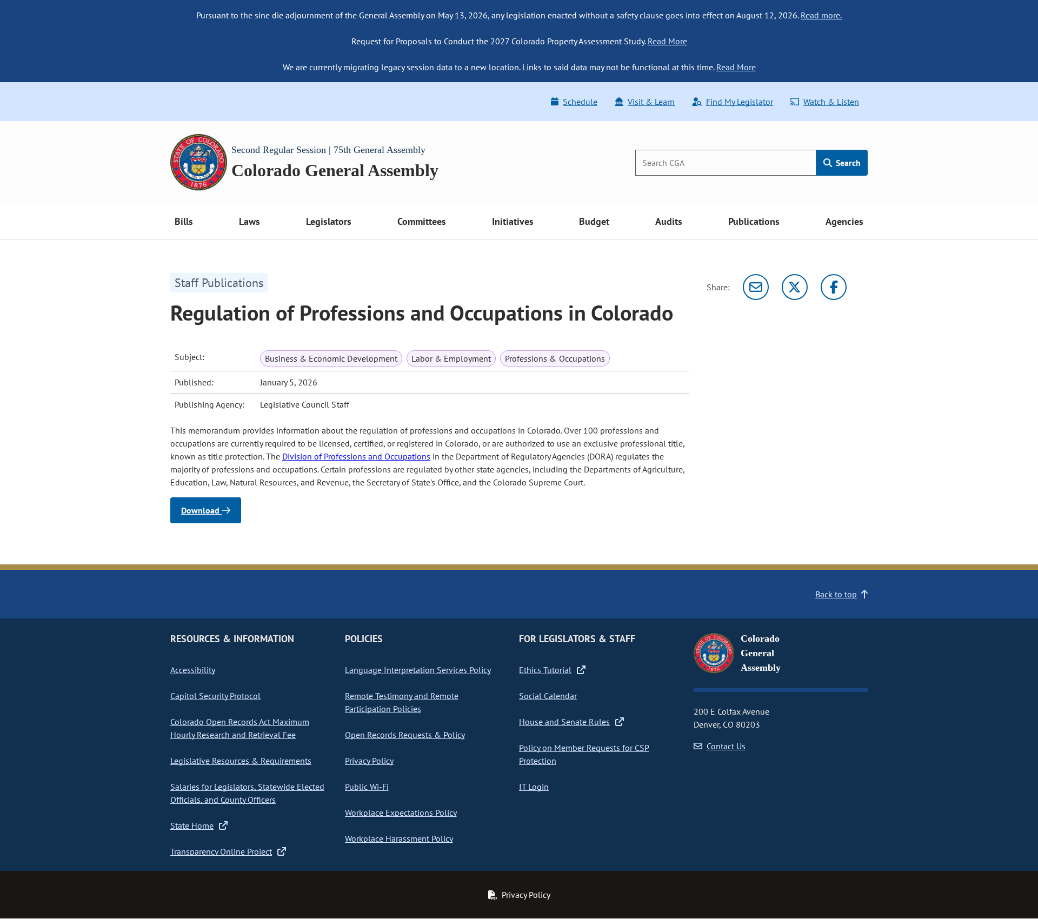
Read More (667, 41)
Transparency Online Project (221, 851)
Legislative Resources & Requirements (240, 760)
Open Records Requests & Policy (405, 734)
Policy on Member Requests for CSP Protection (584, 754)
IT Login (534, 786)
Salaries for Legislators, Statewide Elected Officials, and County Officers (247, 793)
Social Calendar (548, 695)
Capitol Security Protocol (215, 695)
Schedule (580, 101)
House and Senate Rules (564, 721)
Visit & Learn (651, 101)
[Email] (756, 287)
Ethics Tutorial (545, 669)
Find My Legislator (739, 101)
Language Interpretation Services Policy (418, 669)
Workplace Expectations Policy (401, 812)
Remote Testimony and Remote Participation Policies (401, 702)
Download (201, 510)
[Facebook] (834, 287)
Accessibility (192, 669)
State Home (192, 825)
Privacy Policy (369, 760)
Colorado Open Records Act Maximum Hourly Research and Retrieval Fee (239, 728)
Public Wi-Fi (367, 786)
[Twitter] (795, 287)
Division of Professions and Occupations (356, 456)
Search (847, 162)
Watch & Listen (831, 101)
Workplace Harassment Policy (399, 838)
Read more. (821, 15)
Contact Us (726, 746)
